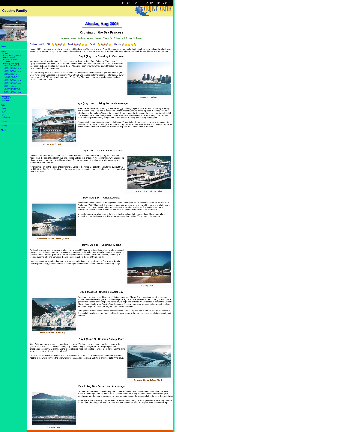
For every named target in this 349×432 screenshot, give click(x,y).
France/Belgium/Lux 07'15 (12, 88)
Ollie (3, 113)
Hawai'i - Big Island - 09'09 (12, 80)
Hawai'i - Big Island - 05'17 (12, 89)
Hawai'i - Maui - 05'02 (10, 67)
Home (125, 3)
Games (154, 3)
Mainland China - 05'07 (11, 74)
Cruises (5, 54)
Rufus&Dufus (6, 117)
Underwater (6, 101)
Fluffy (3, 116)
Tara (3, 107)
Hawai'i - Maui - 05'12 (10, 82)
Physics (169, 3)
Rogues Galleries (10, 60)
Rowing (161, 3)
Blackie (4, 108)
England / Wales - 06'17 (11, 91)
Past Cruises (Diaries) (12, 56)
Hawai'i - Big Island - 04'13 (12, 83)
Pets (148, 3)
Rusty (3, 114)
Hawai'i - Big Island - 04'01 (12, 65)
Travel (131, 3)
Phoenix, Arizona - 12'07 (11, 76)
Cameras (5, 99)
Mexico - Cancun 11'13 (11, 86)
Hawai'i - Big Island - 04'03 (12, 68)
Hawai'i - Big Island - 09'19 (12, 92)
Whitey (4, 110)
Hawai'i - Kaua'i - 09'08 (11, 79)
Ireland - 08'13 (8, 85)
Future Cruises (9, 58)
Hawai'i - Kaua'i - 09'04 (11, 70)
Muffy (3, 111)
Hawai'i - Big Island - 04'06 (12, 71)
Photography (140, 3)
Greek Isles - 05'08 (10, 77)
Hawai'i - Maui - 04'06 (10, 73)
